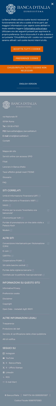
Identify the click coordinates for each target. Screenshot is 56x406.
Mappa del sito (9, 151)
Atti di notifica (9, 339)
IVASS (5, 205)
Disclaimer (7, 298)
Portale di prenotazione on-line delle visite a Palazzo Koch (23, 224)
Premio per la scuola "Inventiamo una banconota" (20, 211)
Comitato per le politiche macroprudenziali (22, 275)
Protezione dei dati (11, 329)
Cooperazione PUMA (12, 260)
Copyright (7, 304)
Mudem (6, 230)
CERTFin (7, 255)
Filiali (5, 161)
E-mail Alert (11, 382)
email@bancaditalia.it (18, 136)
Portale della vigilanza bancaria (17, 270)
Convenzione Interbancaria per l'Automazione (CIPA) (24, 245)
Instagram (10, 353)
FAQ (4, 182)
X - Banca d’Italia (13, 363)
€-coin (6, 251)
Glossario (7, 177)
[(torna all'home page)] (19, 105)
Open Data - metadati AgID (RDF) (18, 309)
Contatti (6, 141)
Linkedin (10, 372)
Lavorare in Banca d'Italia (14, 167)
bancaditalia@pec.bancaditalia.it (21, 131)
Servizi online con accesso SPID (17, 156)
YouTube (10, 358)
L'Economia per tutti (12, 218)
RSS (8, 377)
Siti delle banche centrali (14, 265)
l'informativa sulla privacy (35, 28)
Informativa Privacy (11, 288)
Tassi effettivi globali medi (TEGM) (18, 172)
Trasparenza (8, 323)
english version (28, 85)
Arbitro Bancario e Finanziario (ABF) (19, 200)
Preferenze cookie (11, 293)
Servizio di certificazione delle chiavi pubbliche (24, 334)
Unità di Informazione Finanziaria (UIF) (20, 196)
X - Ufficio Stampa (14, 367)
